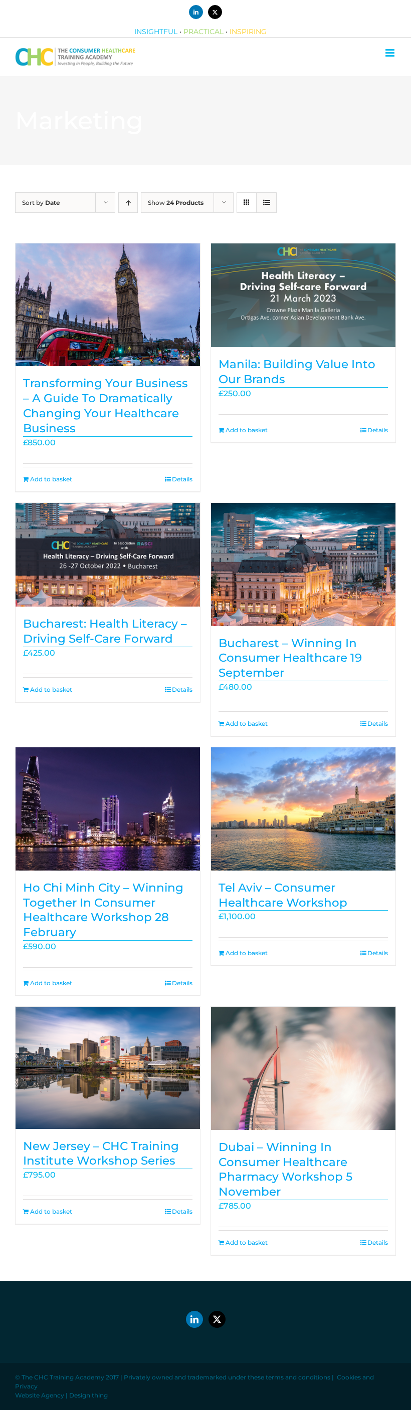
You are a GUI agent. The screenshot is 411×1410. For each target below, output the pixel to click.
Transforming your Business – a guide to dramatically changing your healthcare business (105, 405)
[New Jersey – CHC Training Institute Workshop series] (108, 1068)
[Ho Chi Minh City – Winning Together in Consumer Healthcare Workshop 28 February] (108, 808)
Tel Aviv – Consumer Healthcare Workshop (283, 895)
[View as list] (266, 202)
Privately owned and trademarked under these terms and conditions (227, 1377)
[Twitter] (217, 1319)
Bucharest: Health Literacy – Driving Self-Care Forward (105, 631)
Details (182, 479)
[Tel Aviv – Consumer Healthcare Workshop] (303, 808)
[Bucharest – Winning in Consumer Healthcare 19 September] (303, 564)
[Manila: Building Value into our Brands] (303, 295)
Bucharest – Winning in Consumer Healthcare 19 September (290, 658)
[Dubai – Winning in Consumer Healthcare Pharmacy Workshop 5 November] (303, 1068)
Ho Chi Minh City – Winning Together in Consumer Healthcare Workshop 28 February (103, 910)
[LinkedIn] (194, 1319)
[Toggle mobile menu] (390, 53)
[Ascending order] (128, 202)
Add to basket (51, 479)
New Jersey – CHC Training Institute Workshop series (101, 1153)
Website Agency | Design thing (61, 1395)
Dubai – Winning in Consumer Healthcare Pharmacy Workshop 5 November (285, 1169)
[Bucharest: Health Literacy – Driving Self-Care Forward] (108, 555)
